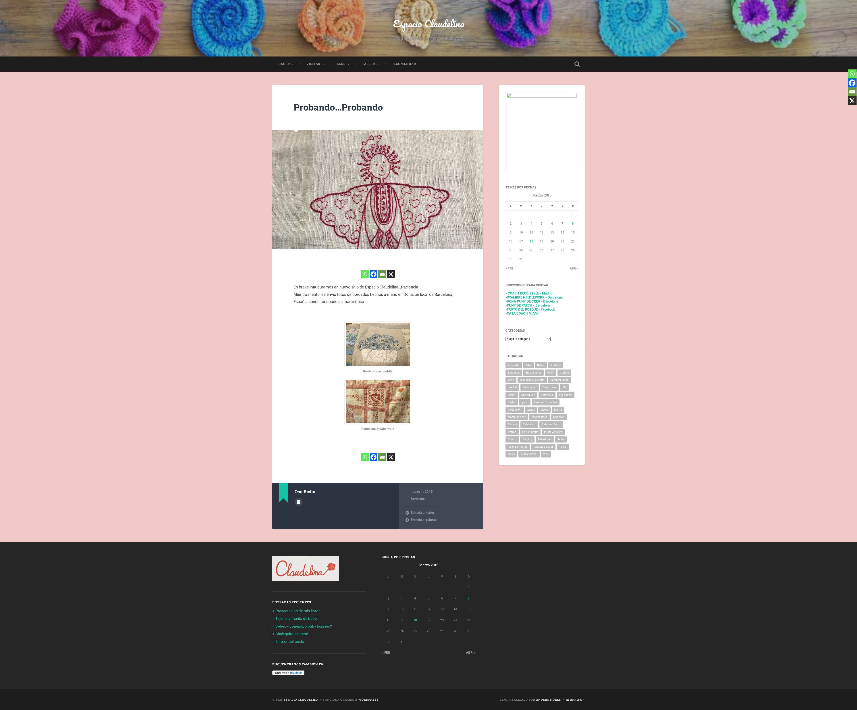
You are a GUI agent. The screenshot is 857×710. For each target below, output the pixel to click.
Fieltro (512, 402)
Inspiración (514, 409)
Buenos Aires (533, 372)
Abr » (574, 268)
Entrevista (547, 395)
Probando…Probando (338, 107)
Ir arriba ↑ (575, 699)
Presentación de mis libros (297, 611)
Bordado (555, 365)
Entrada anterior (422, 513)
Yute (546, 454)
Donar (511, 395)
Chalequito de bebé (291, 634)
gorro (525, 402)
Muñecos (558, 417)
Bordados (418, 499)
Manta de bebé (517, 417)
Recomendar (403, 64)
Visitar (313, 64)
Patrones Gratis (551, 424)
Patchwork (529, 424)
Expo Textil (565, 395)
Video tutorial (529, 454)
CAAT (550, 372)
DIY (564, 387)
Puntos (512, 439)
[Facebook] (373, 274)
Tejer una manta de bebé (296, 618)
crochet (512, 387)
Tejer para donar (543, 446)
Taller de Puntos (517, 446)
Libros (544, 409)
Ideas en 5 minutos (545, 402)
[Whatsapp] (365, 274)
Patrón (512, 432)
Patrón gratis (530, 432)
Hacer (284, 64)
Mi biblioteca (539, 417)
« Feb (509, 268)
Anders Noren (549, 699)
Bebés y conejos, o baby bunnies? (303, 626)
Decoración (530, 387)
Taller (368, 64)
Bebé (528, 365)
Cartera (564, 372)
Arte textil (513, 365)
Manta (558, 409)
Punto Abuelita (553, 432)
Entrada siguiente (424, 520)
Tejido (562, 446)
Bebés (540, 365)
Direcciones (549, 387)
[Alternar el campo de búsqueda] (577, 64)
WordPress (368, 699)
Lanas (531, 409)
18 (531, 241)
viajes (511, 454)
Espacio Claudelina (428, 23)
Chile (511, 380)
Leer (341, 64)
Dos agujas (528, 395)
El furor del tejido (289, 641)
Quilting (527, 439)
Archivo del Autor (299, 502)
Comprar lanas (559, 380)
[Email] (382, 274)
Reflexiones (545, 439)
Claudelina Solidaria (532, 380)
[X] (391, 274)
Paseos (512, 424)
